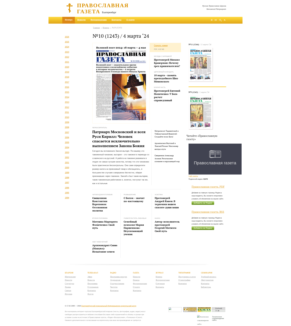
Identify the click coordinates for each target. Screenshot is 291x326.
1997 (67, 182)
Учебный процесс (208, 277)
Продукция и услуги (187, 277)
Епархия (69, 273)
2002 (67, 157)
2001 (67, 162)
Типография (184, 273)
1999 (67, 172)
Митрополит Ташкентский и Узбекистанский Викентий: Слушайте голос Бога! (167, 134)
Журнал (159, 273)
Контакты (116, 19)
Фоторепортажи (98, 19)
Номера (106, 28)
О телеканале (93, 287)
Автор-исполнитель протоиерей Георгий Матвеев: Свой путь (167, 226)
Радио (113, 273)
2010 (67, 117)
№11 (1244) (194, 44)
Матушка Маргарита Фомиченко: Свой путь (105, 225)
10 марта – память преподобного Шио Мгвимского (166, 78)
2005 (67, 142)
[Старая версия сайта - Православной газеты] (205, 311)
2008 (67, 127)
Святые (68, 290)
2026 (67, 37)
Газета (136, 273)
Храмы (68, 287)
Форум (90, 294)
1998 (67, 177)
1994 (67, 198)
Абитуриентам (207, 280)
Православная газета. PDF (208, 186)
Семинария (206, 273)
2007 (67, 132)
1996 (67, 188)
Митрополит (70, 277)
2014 (67, 97)
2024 (67, 47)
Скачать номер (161, 45)
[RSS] (224, 20)
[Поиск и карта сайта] (220, 20)
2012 (67, 107)
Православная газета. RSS (208, 212)
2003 (67, 152)
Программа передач (118, 277)
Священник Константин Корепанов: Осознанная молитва (99, 204)
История (68, 294)
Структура (69, 283)
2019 (67, 72)
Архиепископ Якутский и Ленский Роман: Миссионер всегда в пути (166, 146)
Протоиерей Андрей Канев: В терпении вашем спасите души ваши (167, 202)
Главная (96, 28)
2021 (67, 62)
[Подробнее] (201, 65)
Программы (92, 283)
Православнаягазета (103, 8)
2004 (67, 147)
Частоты (113, 287)
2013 (67, 102)
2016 (67, 87)
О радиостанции (117, 283)
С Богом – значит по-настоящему (134, 199)
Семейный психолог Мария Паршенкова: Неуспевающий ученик (134, 228)
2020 (67, 67)
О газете (130, 19)
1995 (67, 193)
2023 (67, 52)
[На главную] (211, 20)
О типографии (184, 280)
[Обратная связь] (216, 20)
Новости (81, 19)
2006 (67, 137)
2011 (67, 112)
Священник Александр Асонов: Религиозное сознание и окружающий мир (167, 158)
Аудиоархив (115, 280)
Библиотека (206, 287)
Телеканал (92, 273)
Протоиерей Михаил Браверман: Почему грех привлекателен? (167, 63)
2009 (67, 122)
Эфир (89, 277)
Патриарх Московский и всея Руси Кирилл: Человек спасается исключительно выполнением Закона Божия (119, 138)
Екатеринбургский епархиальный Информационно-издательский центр (108, 306)
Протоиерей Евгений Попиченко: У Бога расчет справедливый (167, 95)
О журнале (160, 283)
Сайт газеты (193, 176)
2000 (67, 167)
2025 (67, 42)
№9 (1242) (193, 92)
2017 (67, 82)
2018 (67, 77)
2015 (67, 92)
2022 (67, 57)
